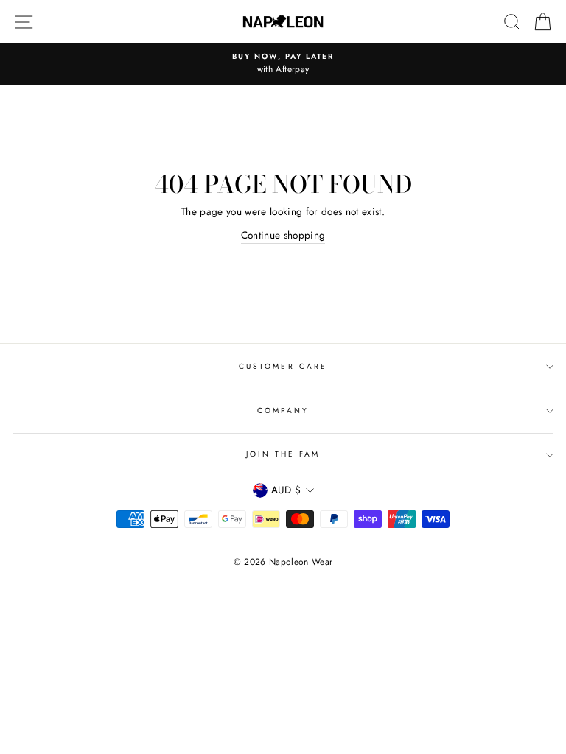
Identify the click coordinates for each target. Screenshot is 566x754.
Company (283, 410)
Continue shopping (283, 235)
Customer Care (283, 366)
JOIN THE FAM (283, 453)
